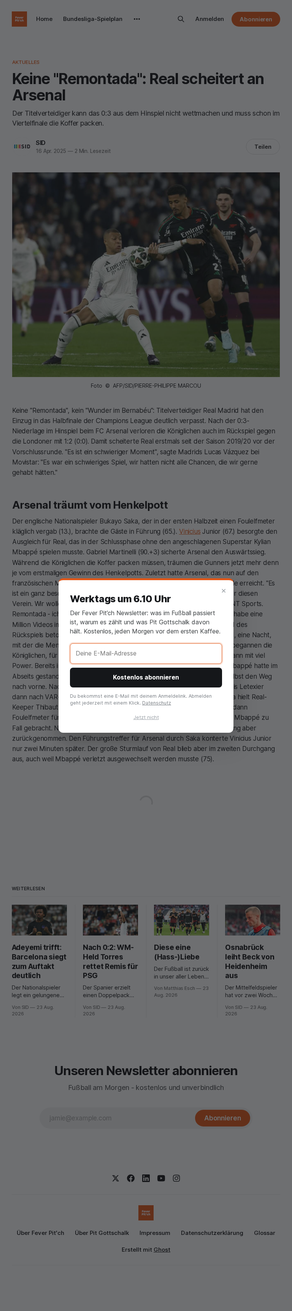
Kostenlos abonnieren (146, 677)
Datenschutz (156, 703)
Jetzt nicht (146, 717)
